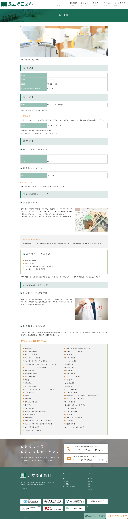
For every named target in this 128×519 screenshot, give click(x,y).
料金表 (90, 489)
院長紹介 (67, 484)
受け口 (90, 481)
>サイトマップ (23, 488)
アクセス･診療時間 (69, 486)
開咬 (89, 486)
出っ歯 (90, 478)
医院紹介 (67, 481)
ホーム (66, 478)
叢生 (89, 484)
